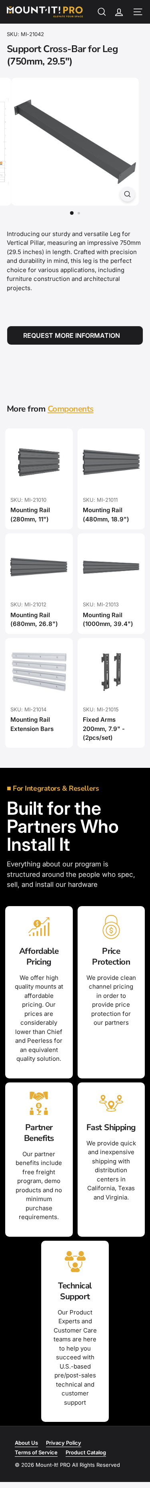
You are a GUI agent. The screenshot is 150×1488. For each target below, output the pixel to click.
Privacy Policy (63, 1443)
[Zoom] (127, 194)
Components (71, 408)
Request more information (71, 335)
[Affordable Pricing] (39, 927)
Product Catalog (86, 1452)
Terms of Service (36, 1452)
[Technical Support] (75, 1262)
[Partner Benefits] (39, 1103)
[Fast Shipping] (111, 1103)
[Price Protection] (111, 927)
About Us (26, 1443)
